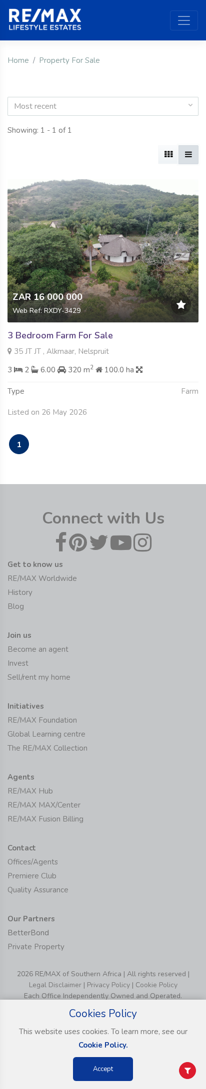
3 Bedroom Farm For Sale (60, 335)
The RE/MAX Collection (48, 748)
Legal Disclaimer (55, 985)
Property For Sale (69, 60)
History (20, 592)
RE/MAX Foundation (42, 720)
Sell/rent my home (39, 677)
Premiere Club (32, 876)
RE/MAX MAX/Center (44, 805)
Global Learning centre (47, 734)
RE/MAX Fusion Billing (46, 819)
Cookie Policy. (103, 1045)
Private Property (36, 947)
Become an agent (38, 649)
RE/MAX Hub (30, 791)
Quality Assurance (38, 890)
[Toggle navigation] (184, 20)
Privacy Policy (108, 985)
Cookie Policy (157, 985)
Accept (103, 1069)
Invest (18, 663)
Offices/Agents (33, 862)
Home (18, 60)
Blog (16, 606)
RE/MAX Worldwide (42, 578)
